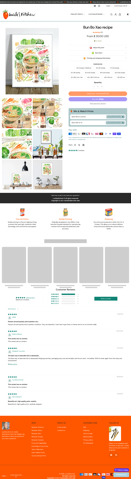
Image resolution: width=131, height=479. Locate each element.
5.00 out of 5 (30, 298)
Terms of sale (87, 434)
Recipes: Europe (37, 437)
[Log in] (115, 14)
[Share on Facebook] (75, 145)
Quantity (98, 82)
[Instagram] (99, 6)
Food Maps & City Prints (40, 446)
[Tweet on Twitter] (79, 145)
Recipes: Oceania (37, 440)
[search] (111, 14)
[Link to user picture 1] (12, 367)
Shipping (86, 430)
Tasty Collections (37, 449)
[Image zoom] (32, 61)
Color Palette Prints (38, 453)
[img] (12, 314)
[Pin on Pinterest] (83, 145)
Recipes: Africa (37, 430)
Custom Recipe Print (39, 456)
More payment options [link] (98, 103)
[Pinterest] (95, 6)
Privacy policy (88, 440)
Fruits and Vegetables (39, 443)
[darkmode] (126, 14)
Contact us (61, 430)
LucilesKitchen (70, 474)
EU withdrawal (88, 443)
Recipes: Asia (36, 434)
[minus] (94, 86)
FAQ (84, 427)
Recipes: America (38, 427)
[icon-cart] (120, 14)
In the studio (61, 427)
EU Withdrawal (121, 475)
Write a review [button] (106, 299)
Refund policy (88, 437)
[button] (98, 93)
